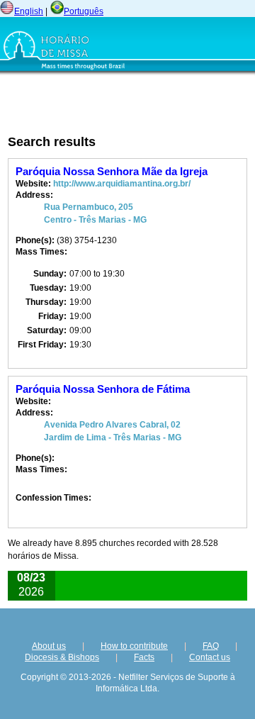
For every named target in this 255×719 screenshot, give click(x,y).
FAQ (211, 646)
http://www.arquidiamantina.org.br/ (122, 184)
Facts (144, 657)
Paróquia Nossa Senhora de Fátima (103, 389)
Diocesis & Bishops (62, 657)
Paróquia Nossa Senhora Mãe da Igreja (112, 171)
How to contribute (134, 646)
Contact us (209, 657)
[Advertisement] (92, 104)
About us (49, 646)
